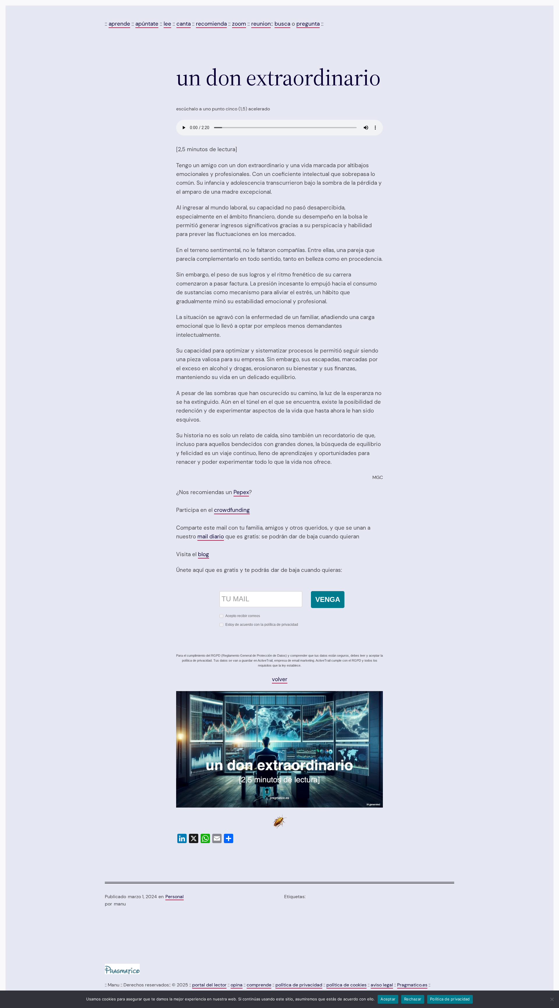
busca (282, 23)
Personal (174, 897)
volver (279, 679)
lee (167, 23)
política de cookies (346, 985)
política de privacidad (298, 985)
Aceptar (388, 999)
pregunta (308, 23)
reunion (261, 23)
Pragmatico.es (412, 985)
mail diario (210, 536)
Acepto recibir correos (242, 616)
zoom (239, 23)
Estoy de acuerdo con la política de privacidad (261, 625)
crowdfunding (232, 510)
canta (183, 23)
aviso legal (382, 985)
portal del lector (209, 985)
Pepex (241, 492)
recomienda (211, 23)
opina (237, 985)
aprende (119, 23)
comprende (259, 985)
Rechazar (412, 999)
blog (203, 554)
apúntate (146, 23)
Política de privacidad (450, 999)
